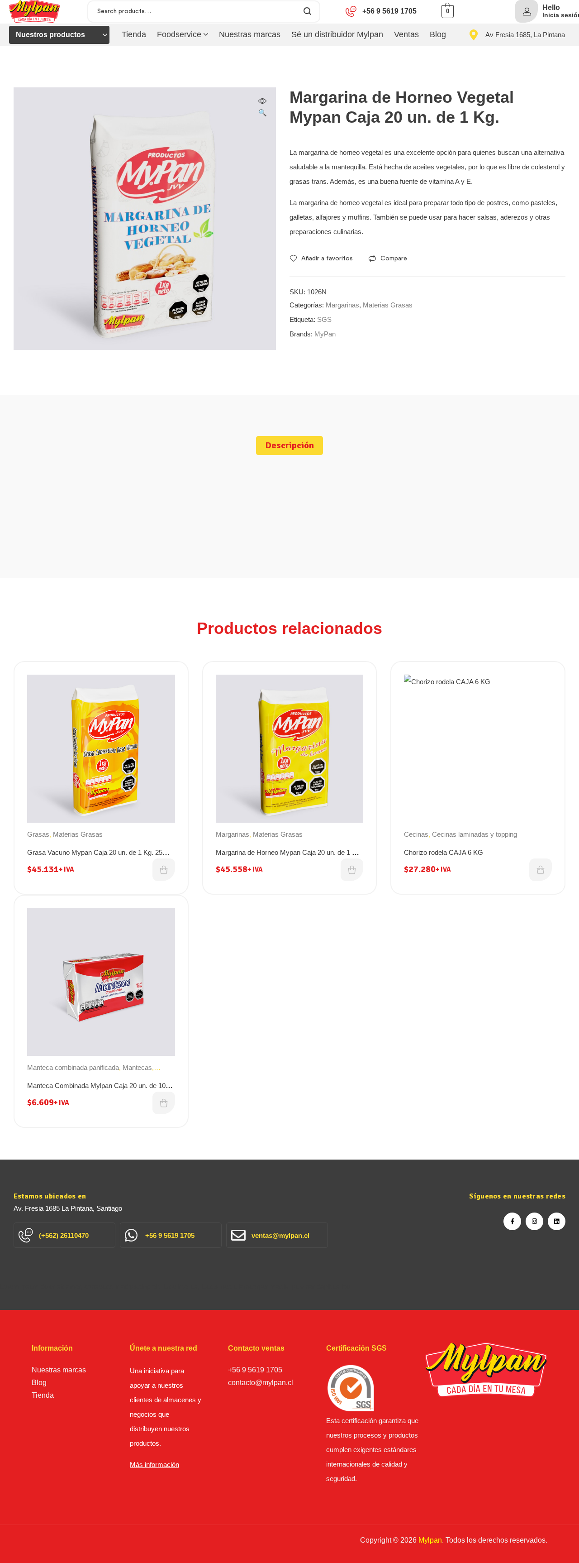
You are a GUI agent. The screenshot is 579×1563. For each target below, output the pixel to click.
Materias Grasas (388, 305)
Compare (393, 258)
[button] (262, 108)
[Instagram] (534, 1221)
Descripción (289, 445)
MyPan (325, 334)
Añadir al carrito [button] (163, 869)
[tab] (289, 445)
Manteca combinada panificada (73, 1067)
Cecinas (416, 834)
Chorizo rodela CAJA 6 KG (443, 852)
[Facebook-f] (512, 1221)
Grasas (38, 834)
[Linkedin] (556, 1221)
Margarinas (342, 305)
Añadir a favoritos (327, 258)
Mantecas (137, 1067)
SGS (324, 319)
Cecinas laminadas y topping (474, 834)
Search (307, 11)
